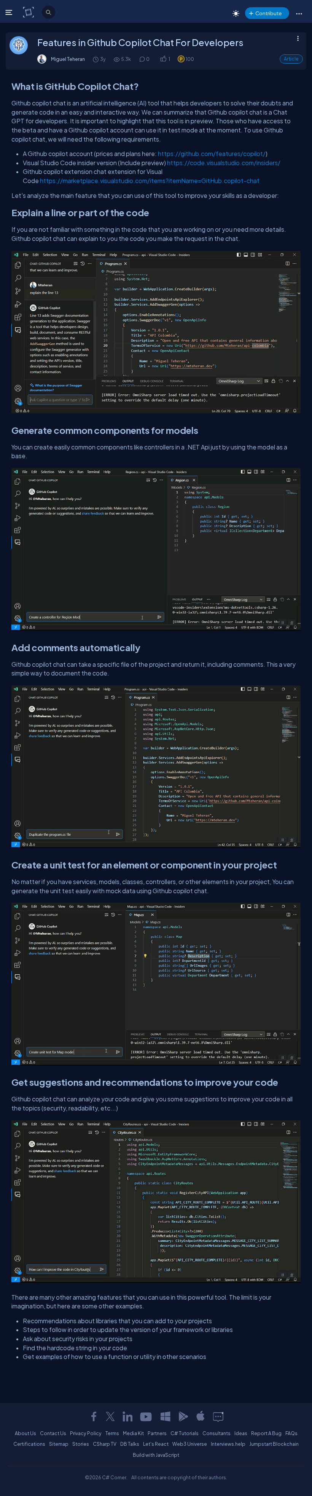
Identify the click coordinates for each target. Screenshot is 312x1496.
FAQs (291, 1433)
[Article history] (96, 59)
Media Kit (133, 1433)
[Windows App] (165, 1416)
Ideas (240, 1433)
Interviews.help (228, 1444)
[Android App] (183, 1416)
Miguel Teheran (68, 59)
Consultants (216, 1433)
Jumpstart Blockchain (274, 1444)
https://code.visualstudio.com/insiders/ (223, 162)
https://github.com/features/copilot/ (212, 153)
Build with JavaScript (156, 1455)
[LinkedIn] (127, 1416)
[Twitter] (110, 1416)
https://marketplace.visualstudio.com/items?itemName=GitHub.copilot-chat (149, 180)
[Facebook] (93, 1416)
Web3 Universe (189, 1444)
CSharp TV (104, 1444)
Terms (112, 1433)
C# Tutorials (184, 1433)
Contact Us (53, 1433)
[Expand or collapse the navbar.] (9, 12)
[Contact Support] (218, 1416)
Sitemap (58, 1444)
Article (291, 59)
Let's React (156, 1444)
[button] (298, 13)
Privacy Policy (86, 1433)
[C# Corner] (29, 12)
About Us (25, 1433)
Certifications (29, 1444)
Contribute (268, 13)
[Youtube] (146, 1416)
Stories (80, 1444)
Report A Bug (266, 1433)
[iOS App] (200, 1416)
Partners (157, 1433)
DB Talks (129, 1444)
